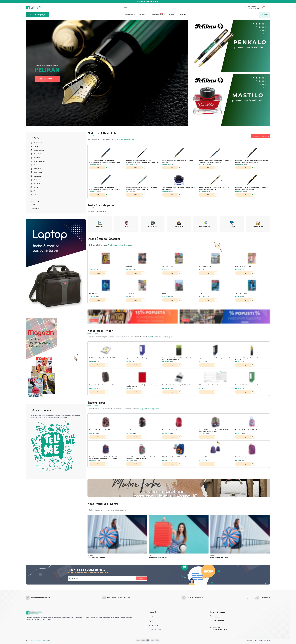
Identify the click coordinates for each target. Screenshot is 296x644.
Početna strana (128, 14)
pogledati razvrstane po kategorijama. (160, 337)
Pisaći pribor (38, 143)
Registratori (38, 176)
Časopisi (36, 146)
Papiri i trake (38, 172)
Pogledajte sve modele (126, 139)
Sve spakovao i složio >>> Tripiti (41, 640)
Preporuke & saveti (157, 14)
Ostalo (36, 194)
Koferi (36, 191)
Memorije (37, 183)
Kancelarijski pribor (40, 161)
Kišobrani (37, 157)
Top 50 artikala (35, 205)
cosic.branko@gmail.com (220, 629)
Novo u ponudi (35, 208)
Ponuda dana (35, 201)
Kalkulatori (37, 168)
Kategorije (142, 14)
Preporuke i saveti (155, 630)
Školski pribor (38, 154)
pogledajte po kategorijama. (149, 409)
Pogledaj (93, 320)
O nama (171, 14)
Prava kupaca (153, 625)
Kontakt (182, 14)
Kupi (98, 167)
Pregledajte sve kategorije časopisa (120, 245)
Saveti (184, 320)
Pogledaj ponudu (46, 79)
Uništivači (37, 180)
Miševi (36, 187)
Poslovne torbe (39, 150)
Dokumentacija (39, 165)
